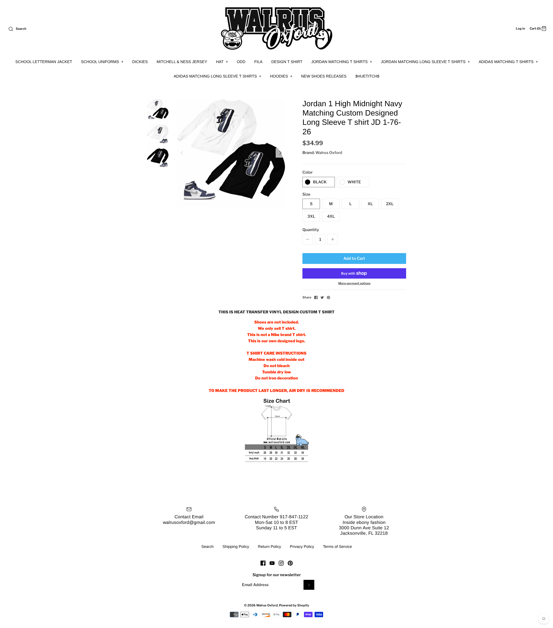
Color (307, 172)
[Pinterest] (290, 563)
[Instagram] (281, 563)
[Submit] (309, 585)
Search (207, 546)
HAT (222, 62)
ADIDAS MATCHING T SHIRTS (508, 62)
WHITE (354, 182)
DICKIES (140, 62)
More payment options (354, 283)
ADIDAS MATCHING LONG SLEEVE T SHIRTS (217, 76)
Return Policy (269, 546)
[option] (231, 153)
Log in (520, 28)
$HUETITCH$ (367, 76)
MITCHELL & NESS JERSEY (182, 62)
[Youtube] (272, 563)
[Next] (280, 153)
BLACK (320, 182)
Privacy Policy (302, 546)
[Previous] (182, 153)
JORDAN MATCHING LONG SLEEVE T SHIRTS (425, 62)
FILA (258, 62)
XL (370, 203)
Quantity (310, 229)
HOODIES (281, 76)
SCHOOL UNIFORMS (102, 62)
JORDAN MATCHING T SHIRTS (341, 62)
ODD (241, 62)
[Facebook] (263, 563)
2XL (390, 203)
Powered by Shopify (294, 605)
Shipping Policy (235, 546)
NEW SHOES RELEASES (323, 76)
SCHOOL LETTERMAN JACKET (43, 62)
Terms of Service (337, 546)
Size (306, 194)
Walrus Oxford (328, 152)
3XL (311, 216)
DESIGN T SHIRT (286, 62)
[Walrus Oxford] (276, 28)
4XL (331, 216)
